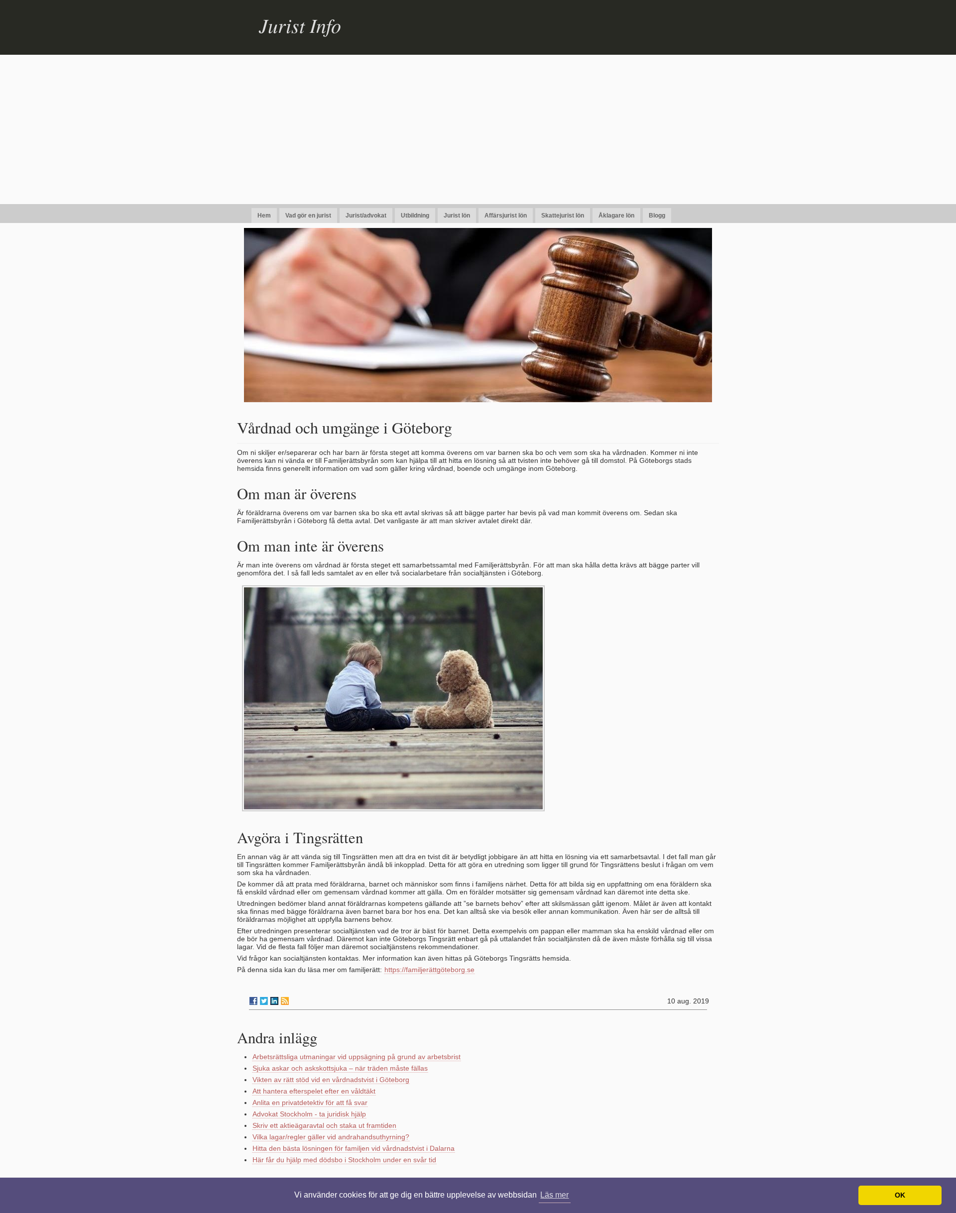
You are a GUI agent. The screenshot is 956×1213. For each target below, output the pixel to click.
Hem (264, 215)
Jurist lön (457, 215)
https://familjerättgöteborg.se (429, 970)
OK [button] (900, 1195)
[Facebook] (253, 1001)
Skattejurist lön (562, 215)
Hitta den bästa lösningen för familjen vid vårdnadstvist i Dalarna (353, 1148)
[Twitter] (264, 1001)
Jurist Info (300, 24)
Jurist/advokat (366, 215)
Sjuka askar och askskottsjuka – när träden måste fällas (340, 1068)
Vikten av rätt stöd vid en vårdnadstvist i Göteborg (330, 1080)
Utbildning (415, 215)
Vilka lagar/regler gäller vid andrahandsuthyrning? (330, 1137)
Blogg (657, 215)
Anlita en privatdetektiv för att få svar (309, 1102)
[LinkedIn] (274, 1001)
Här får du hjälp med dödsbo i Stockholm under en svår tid (344, 1160)
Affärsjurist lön (505, 215)
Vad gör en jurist (308, 215)
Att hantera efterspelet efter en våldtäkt (313, 1091)
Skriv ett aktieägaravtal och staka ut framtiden (324, 1125)
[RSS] (285, 1001)
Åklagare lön (616, 215)
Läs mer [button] (554, 1195)
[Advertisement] (478, 129)
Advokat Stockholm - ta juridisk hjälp (309, 1114)
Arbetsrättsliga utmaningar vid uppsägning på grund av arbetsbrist (356, 1057)
